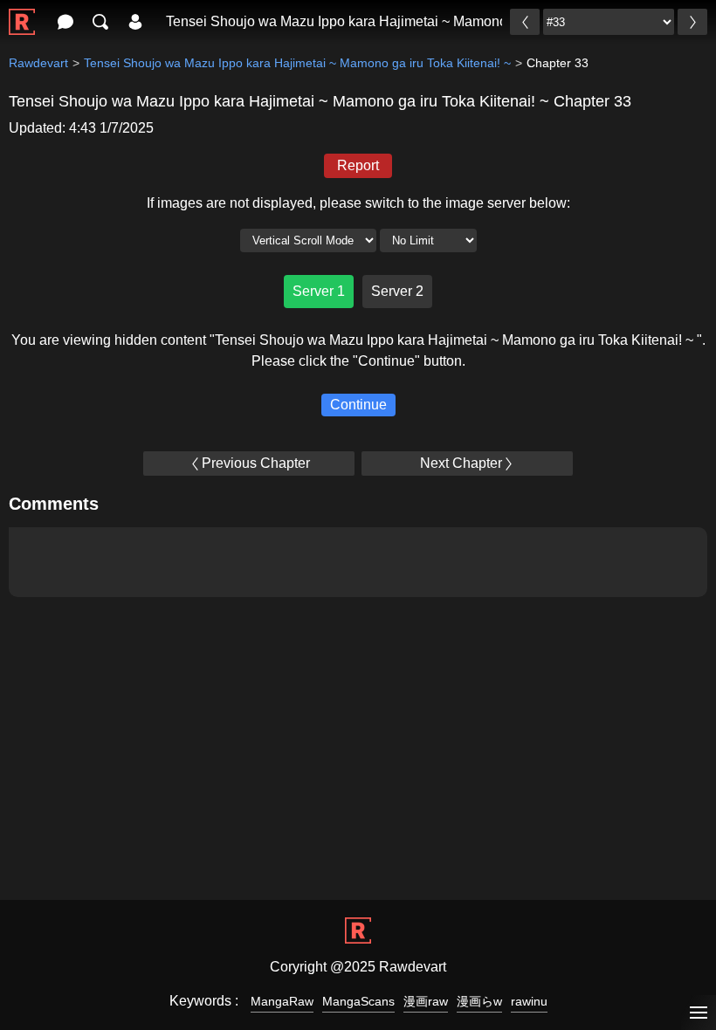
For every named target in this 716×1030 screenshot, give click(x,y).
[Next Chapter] (692, 22)
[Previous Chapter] (525, 22)
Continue (358, 404)
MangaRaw (282, 1001)
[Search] (100, 22)
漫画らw (479, 1001)
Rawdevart (38, 63)
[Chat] (65, 22)
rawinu (529, 1001)
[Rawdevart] (22, 12)
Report (358, 165)
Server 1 (319, 291)
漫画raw (425, 1001)
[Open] (698, 1013)
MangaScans (358, 1001)
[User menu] (135, 22)
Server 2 (397, 291)
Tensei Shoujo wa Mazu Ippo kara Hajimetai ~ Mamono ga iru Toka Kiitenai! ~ (405, 21)
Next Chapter (461, 463)
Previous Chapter (256, 463)
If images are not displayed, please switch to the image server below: (358, 203)
